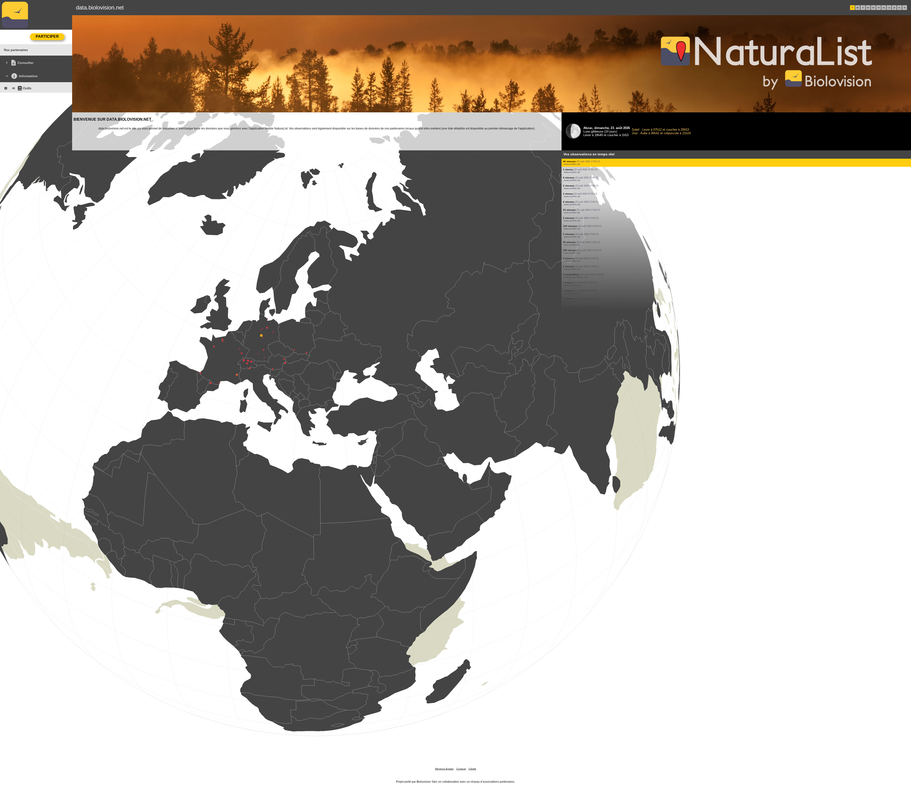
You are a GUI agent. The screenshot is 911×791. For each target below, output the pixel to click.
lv (905, 7)
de (857, 7)
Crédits (472, 768)
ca (889, 7)
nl (878, 7)
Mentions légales (444, 768)
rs (899, 7)
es (873, 7)
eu (884, 7)
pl (894, 7)
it (863, 7)
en (868, 7)
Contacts (461, 768)
